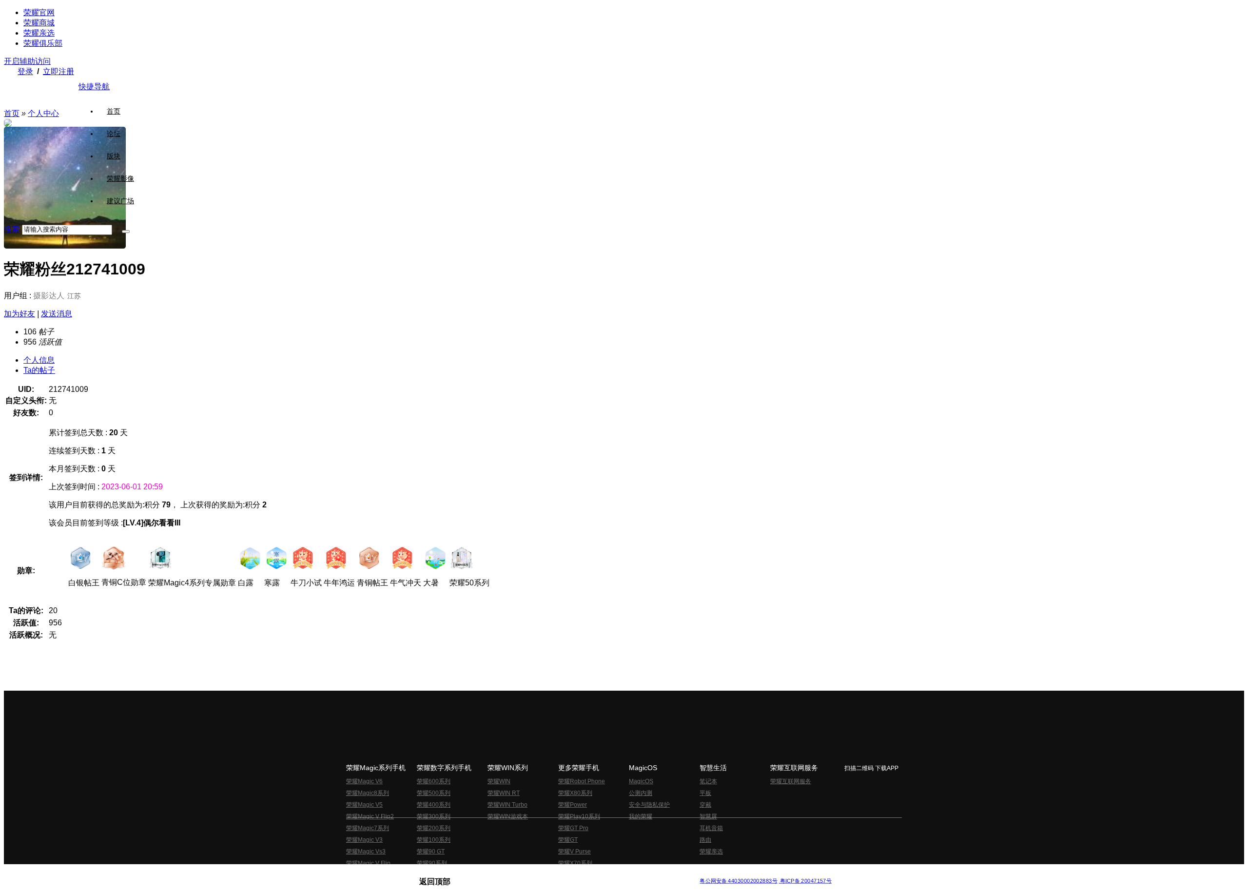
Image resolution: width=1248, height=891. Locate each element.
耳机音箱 (711, 828)
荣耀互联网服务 (790, 781)
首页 (113, 111)
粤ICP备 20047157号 (805, 881)
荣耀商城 (39, 23)
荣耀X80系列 (575, 793)
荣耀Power (572, 804)
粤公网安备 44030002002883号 (738, 881)
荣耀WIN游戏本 (508, 816)
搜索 (12, 229)
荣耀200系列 (433, 828)
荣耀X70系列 (575, 863)
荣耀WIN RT (504, 793)
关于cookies (564, 873)
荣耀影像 (120, 178)
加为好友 (19, 314)
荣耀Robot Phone (581, 781)
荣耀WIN (499, 781)
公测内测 (640, 793)
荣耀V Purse (574, 851)
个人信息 (39, 360)
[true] (126, 231)
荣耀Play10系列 (579, 816)
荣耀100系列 (433, 839)
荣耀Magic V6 (364, 781)
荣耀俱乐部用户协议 (445, 873)
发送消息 (56, 314)
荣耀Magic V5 (364, 804)
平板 (705, 793)
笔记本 (708, 781)
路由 (705, 839)
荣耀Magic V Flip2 (370, 816)
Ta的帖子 (39, 370)
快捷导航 (94, 86)
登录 (25, 71)
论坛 (113, 133)
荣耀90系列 (432, 863)
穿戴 (705, 804)
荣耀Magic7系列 (367, 828)
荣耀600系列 (433, 781)
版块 (113, 156)
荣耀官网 (39, 12)
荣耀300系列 (433, 816)
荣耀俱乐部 (42, 43)
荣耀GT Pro (573, 828)
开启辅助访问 (27, 61)
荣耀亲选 (39, 33)
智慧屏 (708, 816)
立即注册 (58, 71)
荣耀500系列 (433, 793)
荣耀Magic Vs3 (366, 851)
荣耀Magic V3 (364, 839)
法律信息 (592, 873)
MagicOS (641, 781)
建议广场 (120, 201)
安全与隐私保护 (649, 804)
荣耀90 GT (431, 851)
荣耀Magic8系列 (367, 793)
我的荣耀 (640, 816)
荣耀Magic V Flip (368, 863)
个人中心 (43, 113)
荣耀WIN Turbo (507, 804)
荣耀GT (568, 839)
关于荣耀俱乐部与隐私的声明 (510, 873)
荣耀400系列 (433, 804)
